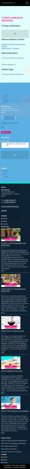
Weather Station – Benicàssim (10, 48)
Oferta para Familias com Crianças (15, 411)
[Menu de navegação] (27, 3)
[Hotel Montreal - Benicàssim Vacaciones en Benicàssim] (9, 3)
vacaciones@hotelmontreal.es (10, 123)
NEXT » (3, 271)
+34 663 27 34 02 (9, 119)
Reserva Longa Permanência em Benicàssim (13, 244)
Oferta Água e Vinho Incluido (12, 331)
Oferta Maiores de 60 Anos (11, 371)
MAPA (3, 127)
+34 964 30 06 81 (9, 117)
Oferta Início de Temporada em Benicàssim (13, 290)
